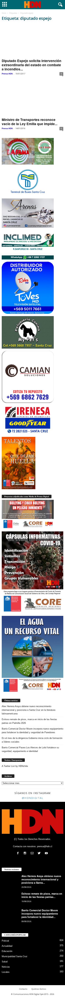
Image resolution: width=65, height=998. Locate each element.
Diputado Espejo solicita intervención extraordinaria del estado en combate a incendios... (31, 64)
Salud (4, 961)
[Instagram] (25, 853)
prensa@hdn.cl (44, 846)
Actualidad (7, 946)
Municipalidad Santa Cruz (14, 956)
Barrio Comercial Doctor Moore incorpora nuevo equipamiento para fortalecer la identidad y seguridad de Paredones (32, 730)
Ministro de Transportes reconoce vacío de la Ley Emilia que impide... (29, 121)
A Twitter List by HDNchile (15, 766)
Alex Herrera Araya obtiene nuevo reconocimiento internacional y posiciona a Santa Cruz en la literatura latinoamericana (28, 710)
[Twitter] (40, 853)
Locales (6, 972)
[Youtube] (47, 853)
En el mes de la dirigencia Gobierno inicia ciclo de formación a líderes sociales (32, 740)
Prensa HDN (7, 74)
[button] (59, 5)
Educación (7, 951)
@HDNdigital (32, 798)
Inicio (4, 13)
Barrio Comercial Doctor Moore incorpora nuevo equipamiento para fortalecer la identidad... (39, 914)
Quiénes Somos (38, 989)
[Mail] (32, 853)
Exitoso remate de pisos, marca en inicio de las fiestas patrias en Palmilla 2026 (29, 721)
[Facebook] (18, 853)
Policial (5, 940)
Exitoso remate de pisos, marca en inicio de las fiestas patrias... (41, 895)
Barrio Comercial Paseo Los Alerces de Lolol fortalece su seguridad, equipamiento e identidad (30, 749)
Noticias (6, 967)
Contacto (23, 989)
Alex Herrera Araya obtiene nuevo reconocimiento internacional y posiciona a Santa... (41, 879)
